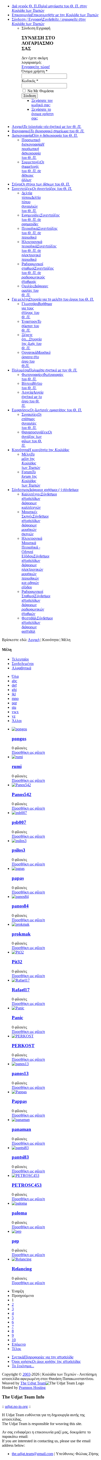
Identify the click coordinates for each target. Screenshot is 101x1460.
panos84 (20, 905)
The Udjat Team (33, 1383)
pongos (19, 738)
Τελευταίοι (20, 659)
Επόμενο (19, 1344)
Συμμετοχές (33, 171)
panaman (21, 1129)
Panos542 (21, 794)
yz (13, 716)
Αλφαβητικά (21, 668)
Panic (17, 1017)
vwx (15, 712)
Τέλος (16, 1349)
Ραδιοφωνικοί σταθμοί (38, 273)
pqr (14, 703)
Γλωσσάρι (37, 310)
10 (14, 1340)
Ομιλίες (35, 290)
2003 (26, 1374)
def (14, 685)
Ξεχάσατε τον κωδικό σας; (42, 102)
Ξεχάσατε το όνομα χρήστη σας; (42, 113)
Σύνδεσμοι (45, 490)
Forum (31, 478)
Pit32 (17, 961)
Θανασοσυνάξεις (37, 438)
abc (14, 681)
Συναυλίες (31, 421)
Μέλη (31, 461)
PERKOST (23, 1045)
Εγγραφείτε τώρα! (36, 67)
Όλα (15, 676)
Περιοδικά (40, 232)
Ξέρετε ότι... (32, 341)
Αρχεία (32, 399)
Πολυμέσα (44, 370)
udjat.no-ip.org (16, 1406)
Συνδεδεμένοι (23, 663)
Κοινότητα (40, 450)
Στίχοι (41, 184)
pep (15, 1241)
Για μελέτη (53, 299)
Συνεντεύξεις (42, 188)
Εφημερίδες (41, 219)
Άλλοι (17, 721)
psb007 (19, 822)
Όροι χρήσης (46, 1361)
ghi (14, 690)
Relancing (22, 1268)
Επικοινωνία (55, 15)
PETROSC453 (27, 1185)
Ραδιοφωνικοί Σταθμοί (36, 602)
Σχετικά (42, 1357)
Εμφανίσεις (47, 410)
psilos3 (18, 850)
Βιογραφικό (48, 131)
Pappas (19, 1101)
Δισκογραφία (45, 135)
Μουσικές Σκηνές (35, 523)
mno (15, 698)
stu (14, 707)
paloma (19, 1212)
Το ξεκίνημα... (23, 1366)
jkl (14, 694)
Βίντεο (32, 385)
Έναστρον (31, 325)
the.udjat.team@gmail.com (32, 1454)
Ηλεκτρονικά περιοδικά (39, 250)
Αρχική (46, 126)
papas (18, 878)
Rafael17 (21, 989)
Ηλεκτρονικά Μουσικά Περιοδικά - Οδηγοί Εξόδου (35, 562)
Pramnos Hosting (32, 1387)
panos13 (20, 1073)
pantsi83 (20, 1157)
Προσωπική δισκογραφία (33, 149)
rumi (17, 766)
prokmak (21, 934)
